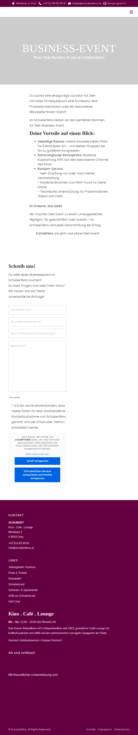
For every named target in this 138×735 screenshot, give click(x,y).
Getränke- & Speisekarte (23, 590)
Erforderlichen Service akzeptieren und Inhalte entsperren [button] (37, 475)
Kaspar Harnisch (52, 640)
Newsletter (14, 578)
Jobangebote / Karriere (22, 567)
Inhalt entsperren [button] (37, 461)
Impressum (105, 729)
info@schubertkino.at (21, 547)
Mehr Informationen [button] (37, 454)
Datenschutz (122, 729)
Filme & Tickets (17, 572)
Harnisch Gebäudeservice (24, 640)
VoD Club (14, 601)
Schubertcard (16, 584)
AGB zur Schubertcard (21, 595)
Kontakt (91, 729)
